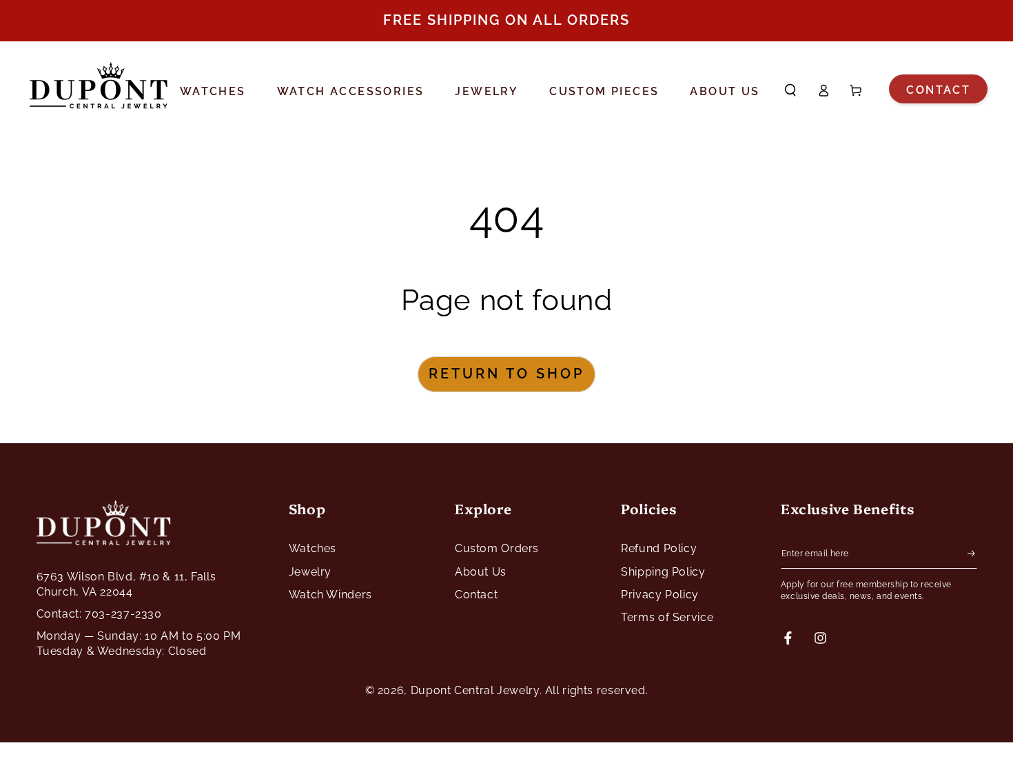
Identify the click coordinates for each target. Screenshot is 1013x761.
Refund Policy (659, 548)
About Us (724, 91)
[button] (791, 90)
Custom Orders (497, 548)
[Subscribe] (972, 553)
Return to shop (506, 373)
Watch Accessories (350, 91)
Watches (213, 91)
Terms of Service (667, 617)
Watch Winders (330, 594)
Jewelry (486, 91)
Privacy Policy (660, 594)
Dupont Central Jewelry (475, 690)
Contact (938, 90)
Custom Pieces (604, 91)
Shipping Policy (663, 571)
